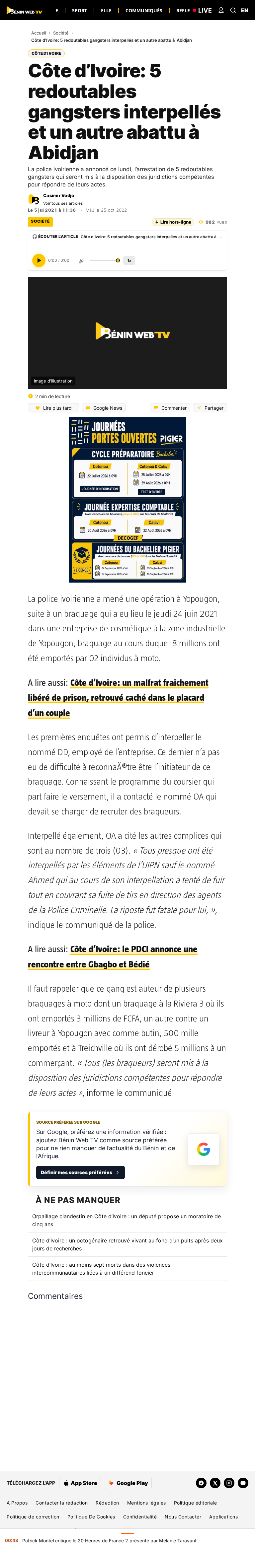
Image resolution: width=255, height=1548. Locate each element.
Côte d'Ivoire (46, 53)
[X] (215, 1483)
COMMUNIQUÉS (144, 10)
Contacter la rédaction (62, 1503)
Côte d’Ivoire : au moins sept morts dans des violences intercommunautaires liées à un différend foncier (101, 1268)
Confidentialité (140, 1516)
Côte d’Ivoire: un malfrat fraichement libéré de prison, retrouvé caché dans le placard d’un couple (118, 697)
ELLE (106, 10)
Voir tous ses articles (63, 203)
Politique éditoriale (195, 1503)
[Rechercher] (233, 10)
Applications (223, 1516)
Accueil (39, 32)
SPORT (79, 10)
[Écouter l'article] (38, 260)
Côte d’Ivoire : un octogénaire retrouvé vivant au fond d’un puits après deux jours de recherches (127, 1244)
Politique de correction (33, 1516)
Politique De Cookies (91, 1516)
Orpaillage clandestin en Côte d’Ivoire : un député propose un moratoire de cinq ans (126, 1220)
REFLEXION (189, 10)
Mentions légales (146, 1503)
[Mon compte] (221, 10)
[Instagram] (229, 1483)
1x (129, 260)
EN (244, 10)
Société (61, 32)
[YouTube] (243, 1483)
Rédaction (107, 1503)
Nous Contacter (183, 1516)
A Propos (17, 1503)
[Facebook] (201, 1483)
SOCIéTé (40, 221)
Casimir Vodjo (58, 195)
